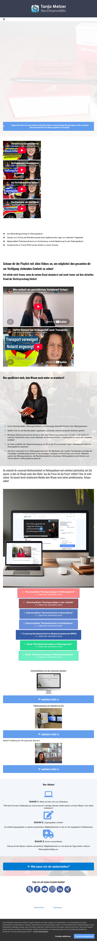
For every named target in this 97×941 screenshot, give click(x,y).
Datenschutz (39, 907)
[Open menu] (4, 19)
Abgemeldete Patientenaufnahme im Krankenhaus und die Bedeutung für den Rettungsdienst (45, 241)
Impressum (57, 907)
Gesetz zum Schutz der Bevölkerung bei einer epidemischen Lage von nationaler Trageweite (45, 237)
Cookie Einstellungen (40, 931)
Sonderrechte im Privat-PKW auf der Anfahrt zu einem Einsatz (32, 245)
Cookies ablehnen (63, 936)
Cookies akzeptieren (84, 936)
